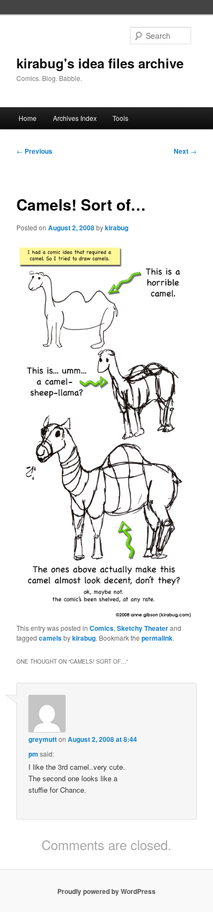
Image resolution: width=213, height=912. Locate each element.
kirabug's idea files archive (100, 63)
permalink (157, 638)
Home (28, 118)
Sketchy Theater (142, 628)
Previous (34, 151)
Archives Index (75, 118)
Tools (120, 118)
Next (185, 151)
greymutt (42, 739)
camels (50, 638)
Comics (102, 628)
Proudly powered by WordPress (106, 891)
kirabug (116, 228)
